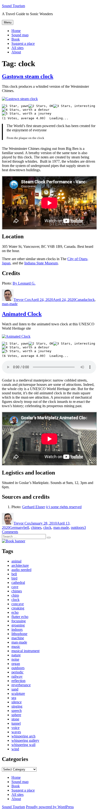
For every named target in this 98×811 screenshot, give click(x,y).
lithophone (19, 634)
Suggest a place (23, 43)
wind (15, 749)
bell (26, 527)
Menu (7, 22)
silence (16, 702)
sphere (16, 715)
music (15, 647)
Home (16, 31)
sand (14, 689)
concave (17, 604)
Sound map (20, 35)
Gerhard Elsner (33, 507)
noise (15, 659)
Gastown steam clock (27, 76)
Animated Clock (22, 314)
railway (17, 676)
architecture (20, 565)
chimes (36, 527)
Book (15, 39)
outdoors (77, 527)
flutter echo (19, 617)
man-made (10, 304)
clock (91, 300)
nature (16, 655)
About (16, 52)
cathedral (18, 583)
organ (15, 664)
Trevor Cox (22, 300)
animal (16, 561)
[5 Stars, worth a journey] (26, 113)
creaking (17, 608)
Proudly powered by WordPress (50, 807)
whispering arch (23, 736)
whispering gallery (25, 740)
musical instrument (25, 651)
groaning (18, 625)
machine (17, 638)
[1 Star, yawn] (15, 106)
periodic (17, 672)
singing (16, 706)
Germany (17, 527)
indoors (17, 629)
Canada (81, 300)
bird (14, 578)
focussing (18, 621)
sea (13, 698)
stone (15, 719)
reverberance (21, 685)
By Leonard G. (24, 283)
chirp (15, 595)
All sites (17, 48)
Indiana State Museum (41, 263)
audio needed (21, 570)
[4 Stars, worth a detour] (25, 110)
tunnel (16, 723)
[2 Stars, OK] (41, 106)
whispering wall (23, 745)
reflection (18, 681)
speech (16, 711)
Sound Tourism (13, 6)
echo (15, 612)
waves (16, 732)
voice (15, 728)
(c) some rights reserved (64, 507)
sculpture (18, 693)
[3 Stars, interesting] (74, 106)
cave (14, 587)
